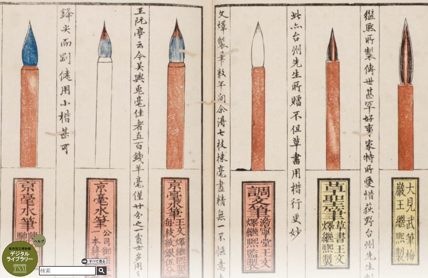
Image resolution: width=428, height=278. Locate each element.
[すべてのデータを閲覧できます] (94, 261)
